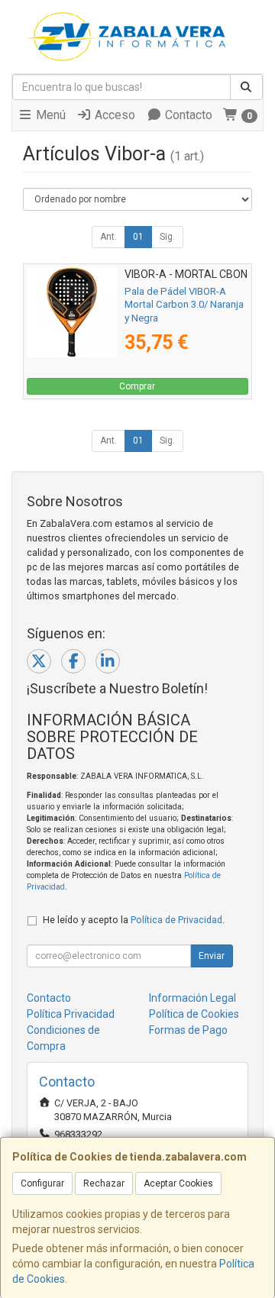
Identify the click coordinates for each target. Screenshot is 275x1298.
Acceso (113, 115)
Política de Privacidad (176, 919)
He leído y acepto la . (134, 919)
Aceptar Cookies (178, 1183)
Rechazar (104, 1183)
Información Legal (192, 998)
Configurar (42, 1183)
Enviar (212, 956)
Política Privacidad (71, 1014)
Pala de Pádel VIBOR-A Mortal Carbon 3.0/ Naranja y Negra (184, 305)
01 (138, 236)
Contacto (187, 115)
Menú (49, 115)
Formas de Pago (188, 1030)
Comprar (137, 386)
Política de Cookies (194, 1014)
